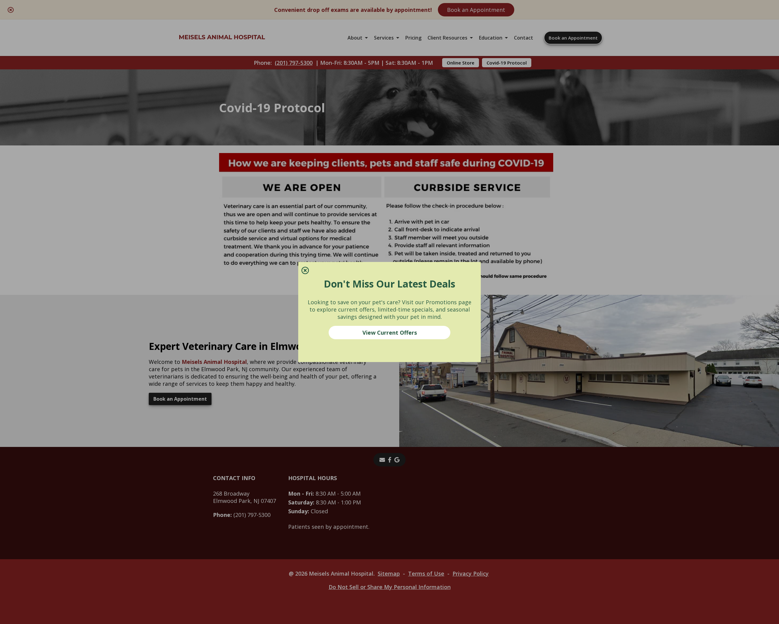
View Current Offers (389, 332)
